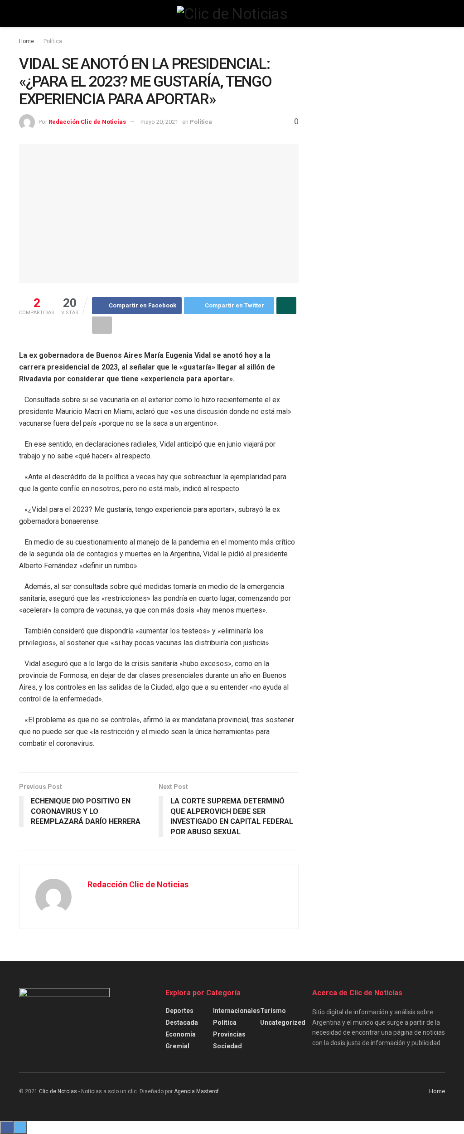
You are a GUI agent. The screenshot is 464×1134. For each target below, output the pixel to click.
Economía (180, 1034)
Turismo (273, 1010)
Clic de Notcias (58, 1091)
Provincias (229, 1034)
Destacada (181, 1022)
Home (26, 41)
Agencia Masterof (196, 1091)
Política (53, 41)
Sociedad (227, 1046)
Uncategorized (282, 1022)
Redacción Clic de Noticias (87, 121)
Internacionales (236, 1010)
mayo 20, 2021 (159, 121)
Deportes (179, 1010)
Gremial (177, 1046)
